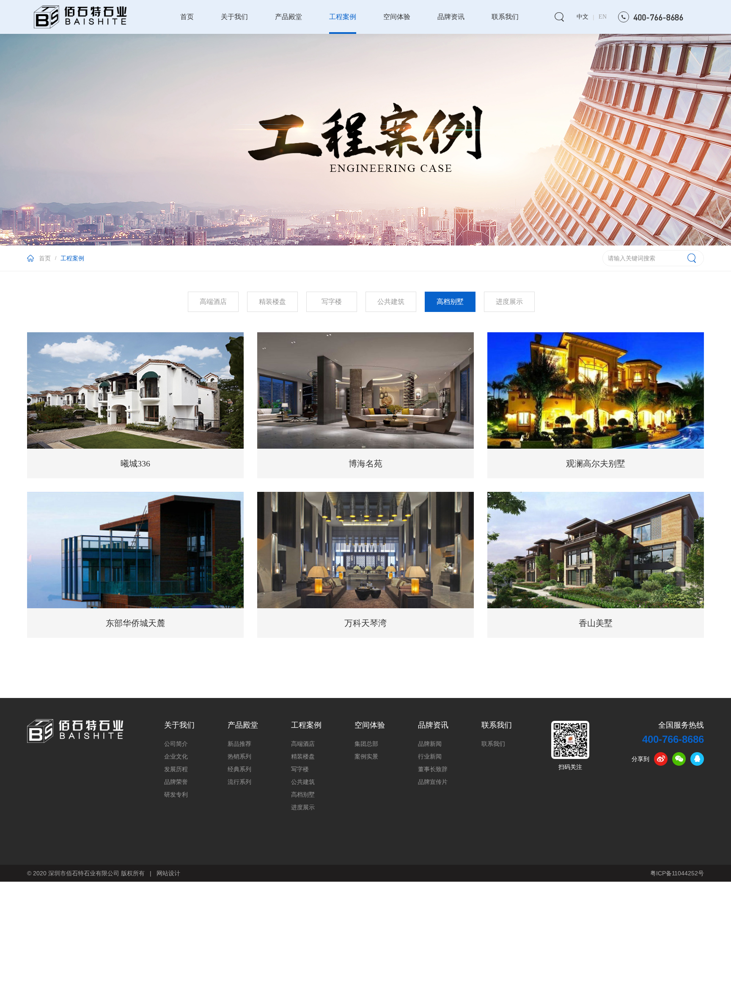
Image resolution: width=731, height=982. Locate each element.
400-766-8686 (673, 739)
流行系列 (239, 782)
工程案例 (342, 16)
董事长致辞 (433, 769)
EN (603, 17)
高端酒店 (303, 744)
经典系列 (239, 769)
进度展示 (303, 807)
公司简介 (176, 744)
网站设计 (168, 873)
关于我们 (234, 16)
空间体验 (396, 16)
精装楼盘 (303, 756)
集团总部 (366, 744)
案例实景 (366, 756)
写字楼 (300, 769)
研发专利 (176, 795)
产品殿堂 (288, 16)
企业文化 (176, 756)
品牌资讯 (450, 16)
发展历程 (176, 769)
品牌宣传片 (433, 782)
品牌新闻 (430, 744)
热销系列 (239, 756)
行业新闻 (430, 756)
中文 (582, 17)
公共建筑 (303, 782)
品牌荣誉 (176, 782)
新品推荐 (239, 744)
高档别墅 (303, 795)
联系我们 (505, 16)
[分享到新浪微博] (661, 759)
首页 (187, 16)
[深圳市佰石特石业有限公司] (75, 731)
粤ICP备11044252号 (677, 873)
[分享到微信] (679, 759)
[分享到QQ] (697, 759)
